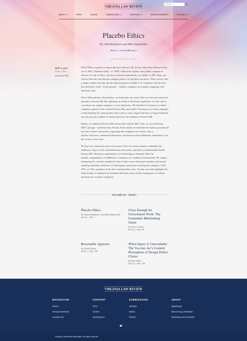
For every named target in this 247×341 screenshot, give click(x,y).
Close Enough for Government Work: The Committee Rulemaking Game (144, 216)
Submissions (112, 14)
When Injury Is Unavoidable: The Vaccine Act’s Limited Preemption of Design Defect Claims (148, 250)
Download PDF (62, 75)
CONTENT (99, 299)
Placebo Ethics (91, 210)
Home (55, 306)
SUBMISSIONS (138, 299)
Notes (132, 311)
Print (79, 14)
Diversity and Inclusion (183, 317)
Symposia (135, 14)
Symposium (99, 317)
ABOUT (176, 299)
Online (93, 14)
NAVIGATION (60, 299)
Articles (133, 306)
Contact (181, 14)
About (62, 14)
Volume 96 (125, 50)
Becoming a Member (182, 311)
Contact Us (58, 317)
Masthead (176, 306)
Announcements (160, 14)
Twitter (121, 325)
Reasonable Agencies (95, 244)
